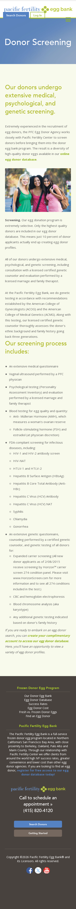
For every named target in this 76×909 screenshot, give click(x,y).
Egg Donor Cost (38, 708)
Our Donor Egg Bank (38, 696)
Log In (37, 15)
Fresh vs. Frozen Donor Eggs (38, 712)
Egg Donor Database (38, 700)
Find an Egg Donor (38, 716)
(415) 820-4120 (38, 810)
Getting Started (38, 833)
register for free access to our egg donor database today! (43, 772)
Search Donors (38, 824)
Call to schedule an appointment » (38, 801)
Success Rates (38, 704)
